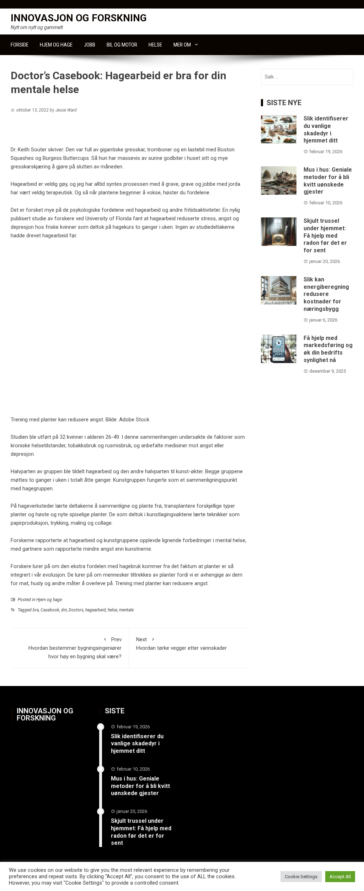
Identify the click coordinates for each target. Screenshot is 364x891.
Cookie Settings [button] (301, 876)
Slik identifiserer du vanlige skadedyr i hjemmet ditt (326, 129)
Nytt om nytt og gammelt (37, 27)
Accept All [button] (340, 876)
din (64, 610)
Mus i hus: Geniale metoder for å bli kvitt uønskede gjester (328, 180)
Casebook (50, 610)
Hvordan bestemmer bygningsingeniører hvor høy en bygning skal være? (75, 648)
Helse (155, 45)
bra (36, 610)
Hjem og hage (56, 45)
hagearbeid (95, 610)
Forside (19, 45)
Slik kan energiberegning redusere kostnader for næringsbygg (326, 294)
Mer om (182, 45)
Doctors (76, 610)
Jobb (89, 45)
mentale (126, 610)
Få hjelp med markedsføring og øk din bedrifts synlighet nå (328, 349)
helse (112, 610)
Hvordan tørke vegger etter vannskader (181, 643)
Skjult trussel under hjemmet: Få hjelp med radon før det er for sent (325, 235)
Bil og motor (122, 45)
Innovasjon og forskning (79, 18)
